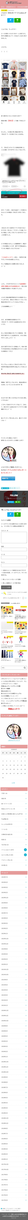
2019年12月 (4, 1061)
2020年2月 (4, 1051)
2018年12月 (4, 1118)
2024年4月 (4, 882)
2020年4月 (4, 1041)
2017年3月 (4, 1200)
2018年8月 (4, 1128)
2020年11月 (4, 1015)
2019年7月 (4, 1087)
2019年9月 (4, 1077)
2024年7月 (4, 877)
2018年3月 (4, 1149)
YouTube (5, 844)
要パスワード (6, 803)
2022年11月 (4, 944)
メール (3, 554)
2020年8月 (4, 1026)
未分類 (4, 865)
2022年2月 (4, 959)
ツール (4, 829)
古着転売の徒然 (6, 834)
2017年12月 (4, 1164)
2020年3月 (4, 1046)
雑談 (3, 798)
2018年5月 (4, 1143)
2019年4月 (4, 1102)
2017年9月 (4, 1174)
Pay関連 (4, 819)
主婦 (12, 488)
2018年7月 (4, 1133)
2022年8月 (4, 949)
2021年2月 (4, 1000)
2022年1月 (4, 964)
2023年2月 (4, 928)
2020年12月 (4, 1010)
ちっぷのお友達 (6, 824)
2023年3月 (4, 923)
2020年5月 (4, 1036)
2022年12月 (4, 938)
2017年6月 (4, 1190)
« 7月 (13, 782)
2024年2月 (4, 892)
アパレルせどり (7, 850)
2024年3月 (4, 887)
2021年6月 (4, 979)
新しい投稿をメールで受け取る (12, 583)
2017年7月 (4, 1184)
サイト (3, 562)
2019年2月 (4, 1113)
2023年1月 (4, 933)
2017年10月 (4, 1169)
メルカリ (17, 488)
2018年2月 (4, 1154)
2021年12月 (4, 969)
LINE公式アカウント (10, 6)
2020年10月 (4, 1020)
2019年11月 (4, 1067)
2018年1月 (4, 1159)
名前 (2, 546)
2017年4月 (4, 1195)
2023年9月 (4, 902)
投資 (3, 839)
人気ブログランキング (14, 740)
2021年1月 (4, 1005)
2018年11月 (4, 1123)
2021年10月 (4, 974)
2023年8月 (4, 908)
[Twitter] (10, 502)
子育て (4, 793)
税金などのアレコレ (8, 808)
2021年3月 (4, 995)
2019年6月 (4, 1092)
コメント (4, 530)
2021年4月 (4, 990)
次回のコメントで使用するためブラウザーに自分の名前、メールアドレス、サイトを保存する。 (14, 573)
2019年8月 (4, 1082)
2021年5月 (4, 985)
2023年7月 (4, 913)
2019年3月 (4, 1108)
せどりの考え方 (7, 855)
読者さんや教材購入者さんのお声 (12, 814)
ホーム (2, 6)
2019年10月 (4, 1072)
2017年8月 (4, 1179)
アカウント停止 (6, 860)
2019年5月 (4, 1097)
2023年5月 (4, 918)
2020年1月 (4, 1056)
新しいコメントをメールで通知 (12, 579)
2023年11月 (4, 897)
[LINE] (18, 502)
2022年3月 (4, 954)
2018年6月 (4, 1138)
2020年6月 (4, 1031)
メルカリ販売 (4, 10)
